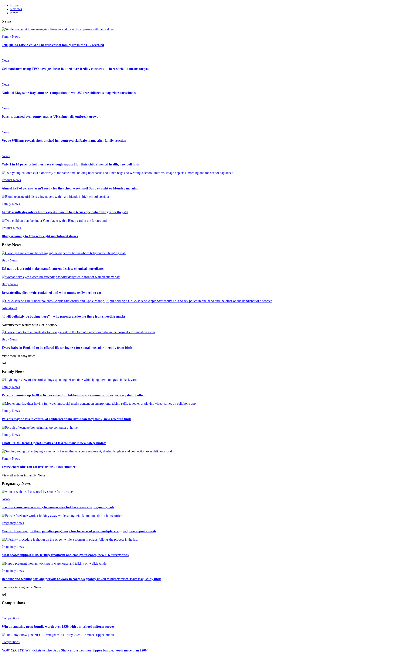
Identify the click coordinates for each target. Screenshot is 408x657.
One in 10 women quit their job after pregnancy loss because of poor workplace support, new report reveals (79, 531)
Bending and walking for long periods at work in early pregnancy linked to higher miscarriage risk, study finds (81, 579)
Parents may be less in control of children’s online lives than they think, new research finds (66, 419)
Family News (11, 36)
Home (14, 5)
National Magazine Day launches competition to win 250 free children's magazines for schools (69, 93)
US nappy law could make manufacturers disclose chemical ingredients (52, 268)
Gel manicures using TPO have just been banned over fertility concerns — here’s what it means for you (76, 69)
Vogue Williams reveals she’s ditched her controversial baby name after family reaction (64, 140)
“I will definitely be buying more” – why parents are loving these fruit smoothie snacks (63, 316)
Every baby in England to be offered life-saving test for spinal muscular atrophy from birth (67, 347)
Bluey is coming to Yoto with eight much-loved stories (40, 236)
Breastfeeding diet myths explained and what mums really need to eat (51, 292)
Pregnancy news (13, 523)
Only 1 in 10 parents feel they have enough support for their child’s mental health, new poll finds (71, 164)
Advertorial (9, 308)
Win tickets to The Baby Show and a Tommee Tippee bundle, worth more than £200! (75, 650)
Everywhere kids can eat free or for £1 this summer (38, 467)
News (6, 60)
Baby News (10, 260)
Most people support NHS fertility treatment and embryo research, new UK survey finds (65, 555)
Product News (11, 180)
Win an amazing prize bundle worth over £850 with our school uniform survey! (59, 626)
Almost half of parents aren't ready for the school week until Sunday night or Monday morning (70, 188)
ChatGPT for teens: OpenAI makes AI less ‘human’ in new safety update (54, 443)
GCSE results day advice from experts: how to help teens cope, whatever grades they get (65, 212)
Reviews (16, 9)
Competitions (11, 618)
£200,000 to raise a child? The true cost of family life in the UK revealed (53, 45)
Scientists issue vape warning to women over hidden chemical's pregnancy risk (58, 507)
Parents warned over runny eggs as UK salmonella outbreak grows (50, 116)
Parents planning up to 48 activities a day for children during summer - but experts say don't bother (73, 395)
